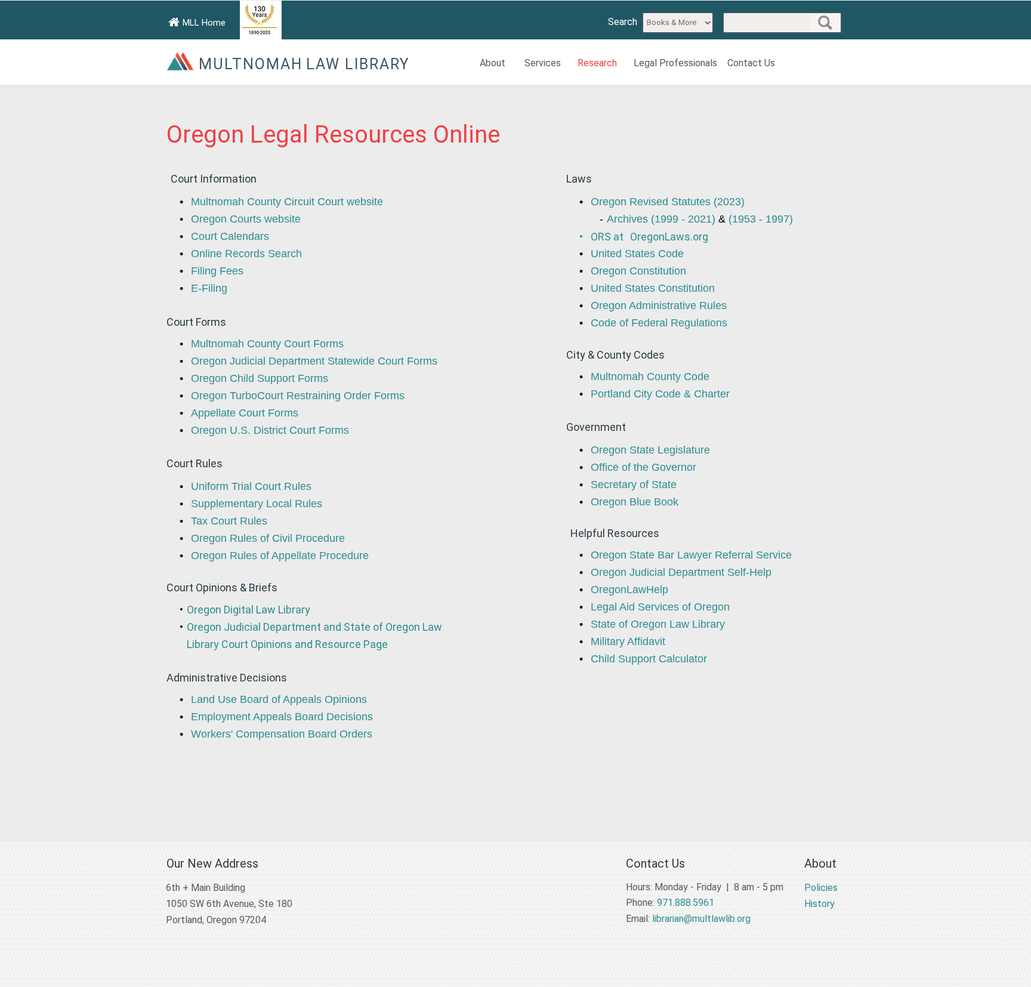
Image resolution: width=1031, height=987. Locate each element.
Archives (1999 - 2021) (661, 219)
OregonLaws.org (669, 236)
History (819, 903)
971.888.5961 (685, 902)
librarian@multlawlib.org (701, 918)
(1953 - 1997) (761, 219)
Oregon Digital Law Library (248, 609)
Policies (821, 887)
